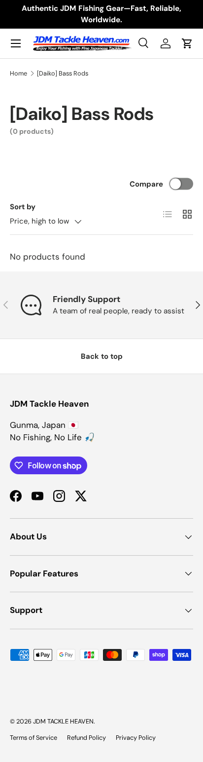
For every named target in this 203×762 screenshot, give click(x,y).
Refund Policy (86, 737)
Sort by (22, 207)
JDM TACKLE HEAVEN (63, 721)
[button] (187, 43)
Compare (146, 184)
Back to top (102, 356)
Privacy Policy (136, 737)
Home (18, 73)
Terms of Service (33, 737)
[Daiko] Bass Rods (62, 73)
